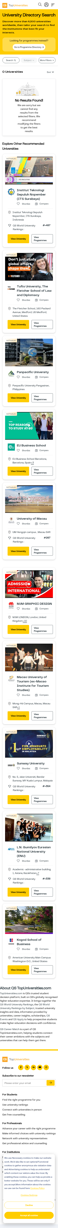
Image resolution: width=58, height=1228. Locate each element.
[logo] (15, 4)
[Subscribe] (51, 1083)
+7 (37, 873)
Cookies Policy (37, 1188)
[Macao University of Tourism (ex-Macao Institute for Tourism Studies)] (11, 678)
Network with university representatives (24, 1138)
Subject (28, 60)
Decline (29, 1205)
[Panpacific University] (11, 373)
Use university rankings (15, 1104)
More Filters (46, 60)
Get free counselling (13, 1114)
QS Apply (18, 1019)
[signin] (46, 4)
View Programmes (40, 239)
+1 (18, 707)
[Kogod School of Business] (11, 941)
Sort (49, 72)
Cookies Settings (29, 1195)
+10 (25, 621)
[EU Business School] (11, 446)
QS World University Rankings (16, 1004)
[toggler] (53, 4)
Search (9, 60)
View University (18, 238)
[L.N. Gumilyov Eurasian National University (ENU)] (11, 848)
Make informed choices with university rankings (29, 1133)
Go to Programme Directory (28, 47)
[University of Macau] (11, 520)
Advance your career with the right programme (29, 1128)
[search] (40, 4)
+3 (32, 463)
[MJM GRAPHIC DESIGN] (11, 605)
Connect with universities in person (22, 1109)
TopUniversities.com (11, 993)
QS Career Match (9, 1029)
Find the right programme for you (21, 1099)
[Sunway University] (11, 764)
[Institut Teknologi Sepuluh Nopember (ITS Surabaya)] (11, 191)
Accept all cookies (29, 1215)
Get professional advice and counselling (24, 1143)
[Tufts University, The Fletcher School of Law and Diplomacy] (11, 287)
